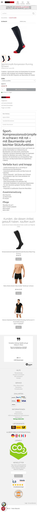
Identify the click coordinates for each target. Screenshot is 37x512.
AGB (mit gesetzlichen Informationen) (18, 415)
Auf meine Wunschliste (7, 105)
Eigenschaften (6, 117)
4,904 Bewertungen (18, 360)
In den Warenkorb (22, 89)
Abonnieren (18, 476)
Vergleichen (4, 100)
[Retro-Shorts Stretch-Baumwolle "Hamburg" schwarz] (18, 274)
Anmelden (18, 3)
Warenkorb (28, 3)
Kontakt (18, 378)
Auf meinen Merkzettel (6, 103)
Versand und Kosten (18, 374)
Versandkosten (32, 503)
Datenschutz (18, 417)
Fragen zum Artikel (5, 107)
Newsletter (18, 387)
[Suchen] (34, 13)
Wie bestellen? (18, 376)
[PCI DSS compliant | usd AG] (18, 494)
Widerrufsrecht (18, 413)
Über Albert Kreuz (18, 385)
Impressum (18, 412)
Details (18, 259)
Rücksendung (18, 373)
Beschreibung (6, 113)
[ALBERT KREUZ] (9, 2)
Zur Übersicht (4, 21)
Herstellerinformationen (8, 121)
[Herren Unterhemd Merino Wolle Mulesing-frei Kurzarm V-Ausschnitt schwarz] (18, 308)
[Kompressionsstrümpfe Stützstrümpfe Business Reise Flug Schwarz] (18, 239)
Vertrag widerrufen (18, 419)
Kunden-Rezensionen (8, 124)
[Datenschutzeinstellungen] (3, 509)
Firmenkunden (19, 389)
